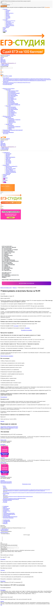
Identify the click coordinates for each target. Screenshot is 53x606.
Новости (7, 12)
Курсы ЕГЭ (8, 89)
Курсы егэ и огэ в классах (8, 88)
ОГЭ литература (43, 80)
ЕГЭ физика (11, 97)
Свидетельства (6, 515)
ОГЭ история (37, 80)
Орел (2, 58)
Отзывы (4, 28)
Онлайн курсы (9, 124)
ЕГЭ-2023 (5, 180)
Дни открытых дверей (10, 22)
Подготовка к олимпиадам (40, 79)
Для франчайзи (6, 519)
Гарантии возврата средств (9, 514)
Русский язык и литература (13, 82)
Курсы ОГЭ (8, 105)
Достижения (8, 10)
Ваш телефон (3, 547)
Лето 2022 (5, 177)
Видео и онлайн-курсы (8, 116)
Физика (24, 82)
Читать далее (3, 439)
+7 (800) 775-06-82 (5, 64)
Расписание (5, 19)
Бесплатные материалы (26, 283)
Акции (4, 32)
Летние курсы (8, 21)
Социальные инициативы (9, 513)
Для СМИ (5, 522)
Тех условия (8, 17)
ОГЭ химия (20, 80)
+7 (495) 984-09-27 (5, 65)
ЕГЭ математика (15, 78)
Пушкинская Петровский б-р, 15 (8, 63)
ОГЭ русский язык (6, 80)
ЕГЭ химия (15, 79)
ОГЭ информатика (31, 80)
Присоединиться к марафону (7, 355)
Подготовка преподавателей (8, 83)
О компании (5, 9)
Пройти (2, 601)
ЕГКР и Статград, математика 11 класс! (9, 427)
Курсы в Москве (9, 23)
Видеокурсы (28, 82)
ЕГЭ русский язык (30, 78)
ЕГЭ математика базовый (22, 78)
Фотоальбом (8, 16)
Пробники (5, 31)
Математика (5, 82)
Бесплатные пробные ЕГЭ (10, 20)
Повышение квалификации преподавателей (13, 130)
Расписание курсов (26, 484)
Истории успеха (6, 510)
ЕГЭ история (19, 79)
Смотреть (3, 457)
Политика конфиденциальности (10, 516)
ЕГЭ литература (45, 78)
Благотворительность (9, 13)
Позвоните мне (4, 549)
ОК (1, 604)
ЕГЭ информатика (9, 79)
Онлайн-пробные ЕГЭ (10, 24)
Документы (8, 160)
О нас (4, 181)
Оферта (7, 18)
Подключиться (4, 397)
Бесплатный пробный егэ (6, 482)
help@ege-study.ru (4, 530)
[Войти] (1, 73)
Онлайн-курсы (5, 81)
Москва (8, 55)
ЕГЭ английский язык (31, 79)
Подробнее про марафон (26, 330)
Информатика (20, 82)
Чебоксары (3, 59)
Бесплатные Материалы (7, 84)
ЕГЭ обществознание (38, 78)
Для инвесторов (6, 521)
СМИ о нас (8, 158)
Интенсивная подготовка (6, 481)
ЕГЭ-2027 (5, 30)
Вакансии (8, 159)
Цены (4, 29)
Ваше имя (3, 546)
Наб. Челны (3, 62)
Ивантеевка (3, 60)
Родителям (5, 502)
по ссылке (16, 325)
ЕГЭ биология (24, 79)
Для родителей (6, 131)
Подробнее (47, 7)
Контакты (7, 11)
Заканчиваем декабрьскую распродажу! (9, 426)
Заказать (2, 421)
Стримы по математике (10, 25)
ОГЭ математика (48, 79)
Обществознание (12, 121)
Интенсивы (8, 26)
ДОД (4, 179)
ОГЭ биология (25, 80)
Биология (10, 123)
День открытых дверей (7, 78)
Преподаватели (6, 27)
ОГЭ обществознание (14, 80)
